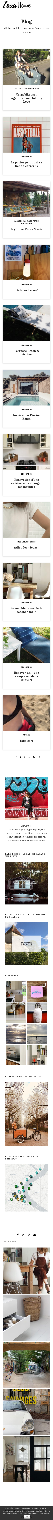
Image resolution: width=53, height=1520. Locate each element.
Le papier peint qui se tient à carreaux (26, 164)
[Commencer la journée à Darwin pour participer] (26, 1412)
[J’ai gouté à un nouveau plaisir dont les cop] (26, 1459)
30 (34, 757)
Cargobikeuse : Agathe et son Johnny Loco (26, 98)
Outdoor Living (26, 290)
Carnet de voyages (23, 221)
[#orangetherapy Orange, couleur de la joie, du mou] (37, 1013)
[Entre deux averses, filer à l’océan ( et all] (16, 1034)
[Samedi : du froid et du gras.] (37, 991)
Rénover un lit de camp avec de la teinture (26, 676)
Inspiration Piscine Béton (26, 417)
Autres (26, 735)
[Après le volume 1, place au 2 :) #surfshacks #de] (16, 1055)
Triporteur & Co (31, 89)
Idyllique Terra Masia (26, 229)
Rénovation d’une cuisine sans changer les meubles (26, 483)
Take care (26, 740)
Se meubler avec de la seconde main (26, 610)
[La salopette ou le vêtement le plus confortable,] (26, 1271)
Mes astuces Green (27, 542)
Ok (27, 1517)
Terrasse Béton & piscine (26, 352)
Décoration (26, 157)
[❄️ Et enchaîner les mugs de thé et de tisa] (16, 1013)
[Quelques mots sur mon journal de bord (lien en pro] (16, 991)
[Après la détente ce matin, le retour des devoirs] (26, 1365)
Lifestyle (18, 89)
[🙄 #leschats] (26, 1318)
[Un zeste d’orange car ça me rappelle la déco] (37, 1055)
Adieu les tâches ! (26, 547)
